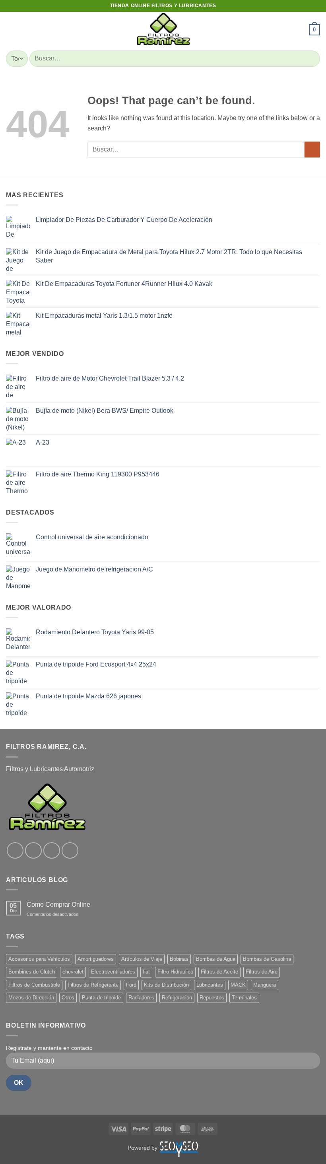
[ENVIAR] (310, 58)
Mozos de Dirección (31, 998)
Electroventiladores (113, 972)
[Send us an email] (70, 850)
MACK (238, 985)
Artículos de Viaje (141, 959)
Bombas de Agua (215, 959)
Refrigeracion (177, 998)
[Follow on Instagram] (33, 850)
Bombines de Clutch (31, 972)
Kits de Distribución (166, 985)
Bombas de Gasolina (267, 959)
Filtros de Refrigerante (93, 985)
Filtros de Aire (261, 972)
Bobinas (179, 959)
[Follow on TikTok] (51, 850)
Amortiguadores (96, 959)
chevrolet (72, 972)
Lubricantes (209, 985)
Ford (131, 985)
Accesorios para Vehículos (39, 959)
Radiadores (141, 998)
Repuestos (212, 998)
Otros (68, 998)
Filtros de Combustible (34, 985)
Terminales (244, 998)
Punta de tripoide (101, 998)
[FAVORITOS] (299, 30)
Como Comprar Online (58, 904)
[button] (11, 29)
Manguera (264, 985)
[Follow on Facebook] (15, 850)
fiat (146, 972)
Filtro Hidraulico (175, 972)
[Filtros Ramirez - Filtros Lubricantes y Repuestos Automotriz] (163, 30)
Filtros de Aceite (219, 972)
